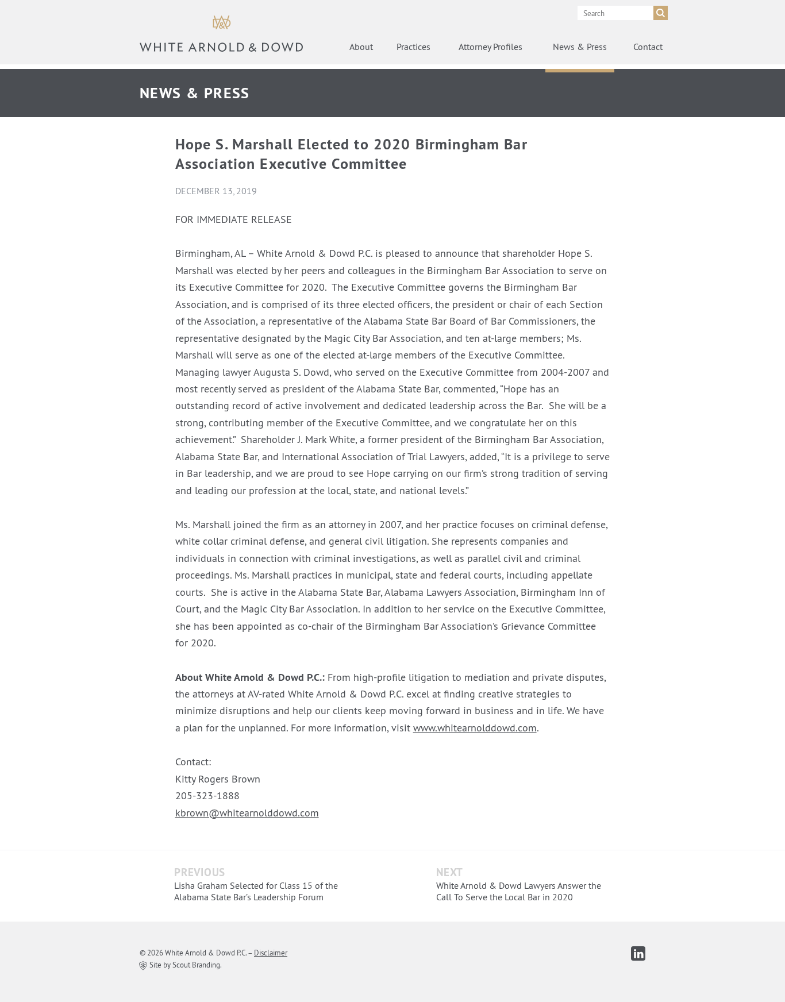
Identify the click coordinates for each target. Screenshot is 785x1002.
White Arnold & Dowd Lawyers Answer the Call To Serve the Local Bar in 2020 (518, 891)
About (361, 46)
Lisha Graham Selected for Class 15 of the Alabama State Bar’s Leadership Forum (256, 891)
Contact (648, 46)
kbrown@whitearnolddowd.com (247, 812)
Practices (413, 46)
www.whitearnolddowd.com (475, 727)
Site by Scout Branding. (185, 964)
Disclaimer (270, 952)
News (580, 46)
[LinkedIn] (638, 953)
